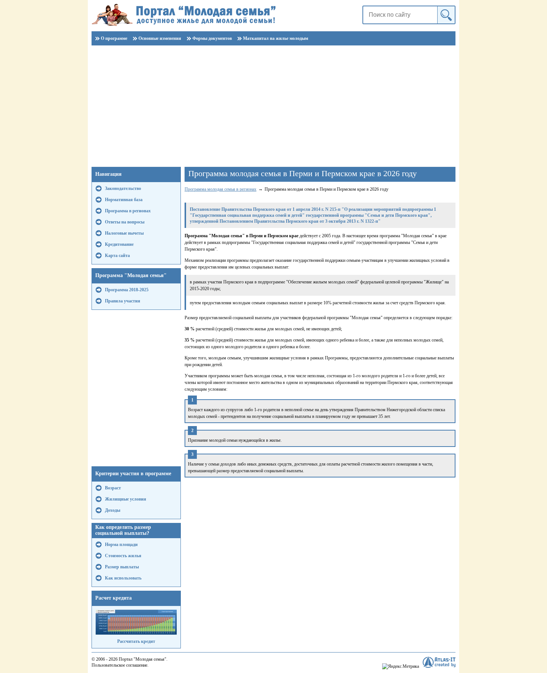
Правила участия (122, 301)
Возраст (113, 488)
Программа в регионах (128, 210)
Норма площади (121, 544)
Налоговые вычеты (124, 233)
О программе (114, 38)
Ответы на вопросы (124, 222)
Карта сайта (117, 255)
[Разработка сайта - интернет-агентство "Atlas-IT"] (439, 662)
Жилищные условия (125, 499)
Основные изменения (159, 38)
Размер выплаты (122, 566)
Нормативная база (124, 199)
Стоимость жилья (123, 555)
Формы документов (212, 38)
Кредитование (119, 244)
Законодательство (123, 188)
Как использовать (123, 578)
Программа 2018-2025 (126, 289)
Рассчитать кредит (136, 641)
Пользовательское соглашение (119, 665)
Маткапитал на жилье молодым (275, 38)
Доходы (112, 510)
